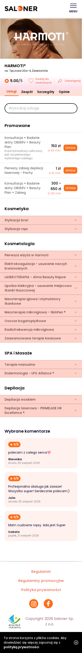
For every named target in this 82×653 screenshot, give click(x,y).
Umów (70, 147)
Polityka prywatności (41, 589)
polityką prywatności (21, 647)
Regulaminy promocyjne (41, 580)
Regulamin (41, 571)
